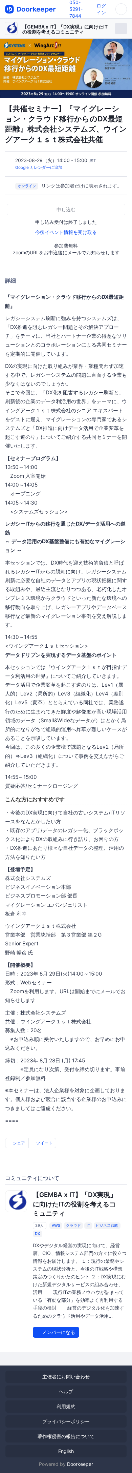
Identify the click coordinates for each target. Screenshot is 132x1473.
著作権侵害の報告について (66, 1436)
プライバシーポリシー (66, 1421)
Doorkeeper (80, 1464)
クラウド (73, 1225)
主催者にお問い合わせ (66, 1376)
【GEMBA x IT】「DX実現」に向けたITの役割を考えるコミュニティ (65, 29)
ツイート (43, 1142)
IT (88, 1225)
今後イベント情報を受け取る (66, 232)
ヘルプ (66, 1391)
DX (37, 1233)
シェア (18, 1142)
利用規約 (66, 1406)
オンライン (27, 186)
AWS (56, 1225)
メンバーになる (58, 1332)
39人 (39, 1225)
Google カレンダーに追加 (38, 167)
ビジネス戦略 (107, 1225)
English (66, 1451)
